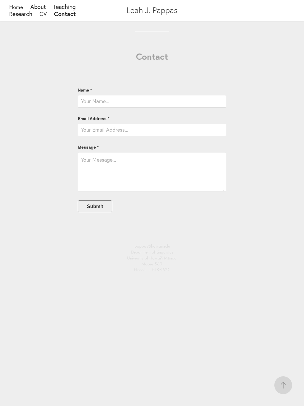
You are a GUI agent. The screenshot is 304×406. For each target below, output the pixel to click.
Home (16, 6)
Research (20, 14)
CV (43, 14)
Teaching (64, 6)
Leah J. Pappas (152, 10)
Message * (88, 147)
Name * (85, 90)
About (38, 6)
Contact (65, 14)
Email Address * (93, 119)
